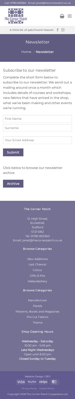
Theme (37, 322)
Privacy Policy (29, 388)
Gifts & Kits (37, 275)
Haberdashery (37, 281)
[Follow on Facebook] (57, 30)
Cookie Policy (46, 388)
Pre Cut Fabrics (37, 317)
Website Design (34, 376)
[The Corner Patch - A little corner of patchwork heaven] (30, 16)
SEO (47, 376)
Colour (37, 270)
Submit (13, 152)
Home (26, 52)
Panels (37, 306)
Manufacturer (37, 300)
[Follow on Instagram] (62, 30)
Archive (13, 184)
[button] (62, 16)
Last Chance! (37, 264)
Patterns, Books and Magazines (37, 311)
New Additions (37, 259)
